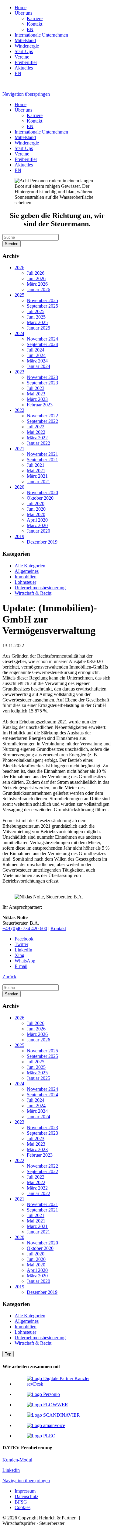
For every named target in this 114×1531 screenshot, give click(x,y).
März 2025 (37, 322)
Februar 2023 (40, 404)
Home (20, 7)
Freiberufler (26, 62)
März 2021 (37, 476)
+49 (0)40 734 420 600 (24, 928)
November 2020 (42, 492)
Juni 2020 (36, 509)
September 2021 (42, 459)
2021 (19, 448)
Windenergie (27, 45)
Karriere (35, 18)
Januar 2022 (38, 443)
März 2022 (37, 437)
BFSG (21, 1501)
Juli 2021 (35, 465)
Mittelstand (25, 40)
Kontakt (34, 24)
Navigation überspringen (26, 94)
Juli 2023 (35, 388)
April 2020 (37, 520)
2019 (19, 536)
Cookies (22, 1507)
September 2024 (42, 344)
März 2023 (37, 399)
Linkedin (11, 1470)
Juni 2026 (36, 278)
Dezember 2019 (42, 541)
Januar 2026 (38, 289)
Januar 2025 (38, 327)
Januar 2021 (38, 481)
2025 (19, 295)
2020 (19, 487)
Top (8, 1354)
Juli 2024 (35, 349)
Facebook (24, 938)
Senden (11, 243)
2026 (19, 267)
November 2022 (42, 415)
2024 (19, 333)
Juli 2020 (35, 503)
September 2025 (42, 306)
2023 (19, 371)
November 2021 (42, 454)
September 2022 (42, 421)
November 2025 (42, 300)
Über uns (23, 13)
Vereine (22, 56)
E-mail (21, 966)
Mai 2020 (36, 514)
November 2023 (42, 377)
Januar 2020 (38, 531)
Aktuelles (24, 67)
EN (30, 29)
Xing (19, 955)
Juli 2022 (35, 426)
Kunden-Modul (17, 1459)
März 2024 (37, 360)
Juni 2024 (36, 355)
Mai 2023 (36, 393)
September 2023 (42, 382)
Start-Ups (24, 51)
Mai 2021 (36, 470)
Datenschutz (26, 1496)
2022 (19, 410)
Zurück (9, 976)
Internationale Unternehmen (41, 34)
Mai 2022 (36, 432)
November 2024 (42, 338)
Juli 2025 (35, 311)
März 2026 (37, 284)
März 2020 (37, 525)
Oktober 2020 (40, 498)
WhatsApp (25, 960)
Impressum (25, 1491)
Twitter (21, 944)
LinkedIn (23, 949)
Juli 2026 (35, 273)
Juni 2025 (36, 316)
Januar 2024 (38, 366)
